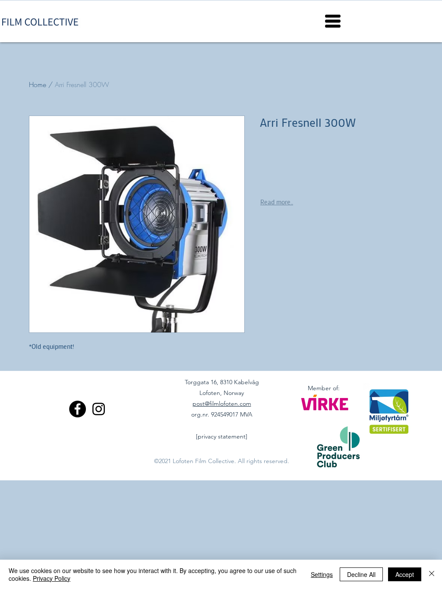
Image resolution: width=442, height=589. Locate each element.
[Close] (431, 574)
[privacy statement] (221, 436)
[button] (333, 21)
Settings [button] (322, 574)
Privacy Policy (51, 578)
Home (37, 84)
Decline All (361, 574)
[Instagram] (98, 409)
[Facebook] (77, 409)
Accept (404, 574)
